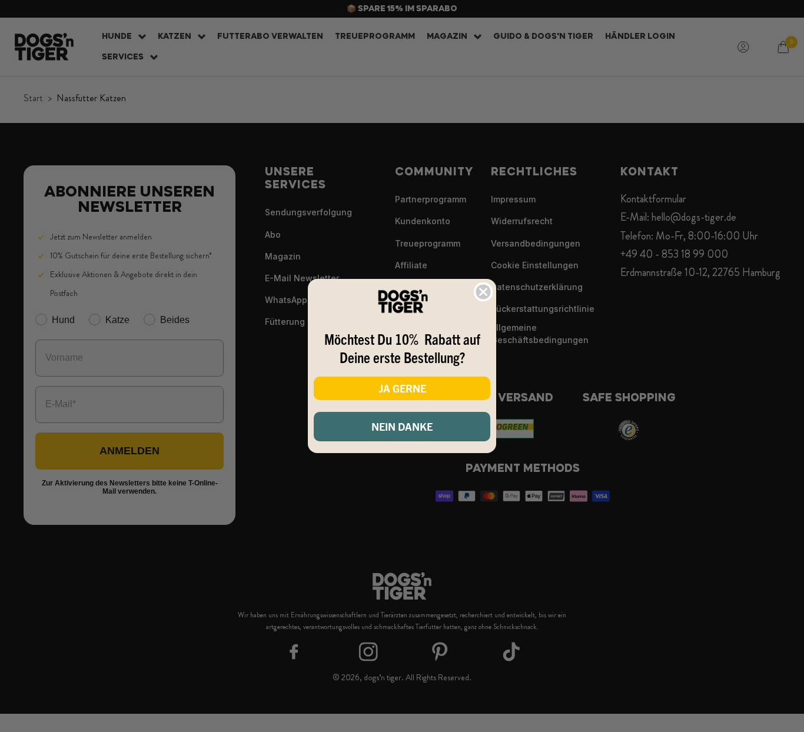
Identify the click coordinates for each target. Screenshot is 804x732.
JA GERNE (402, 388)
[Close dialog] (483, 292)
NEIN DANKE (402, 426)
